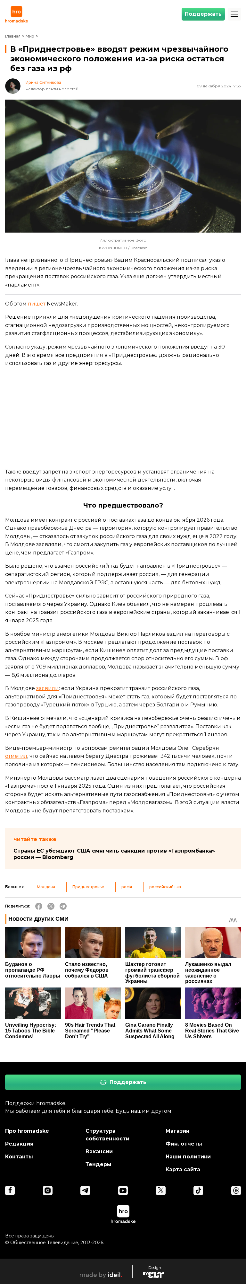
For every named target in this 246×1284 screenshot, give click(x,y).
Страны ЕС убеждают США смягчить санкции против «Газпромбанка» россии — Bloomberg (114, 854)
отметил (16, 756)
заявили (47, 688)
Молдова (46, 886)
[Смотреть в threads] (236, 1190)
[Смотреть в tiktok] (198, 1190)
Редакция (19, 1144)
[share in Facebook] (38, 906)
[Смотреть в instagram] (48, 1190)
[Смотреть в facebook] (10, 1190)
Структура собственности (107, 1135)
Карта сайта (183, 1169)
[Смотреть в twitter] (161, 1190)
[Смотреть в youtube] (123, 1190)
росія (126, 886)
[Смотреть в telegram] (85, 1190)
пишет (36, 304)
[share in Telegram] (63, 906)
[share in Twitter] (50, 906)
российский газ (165, 886)
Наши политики (188, 1157)
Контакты (19, 1157)
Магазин (178, 1131)
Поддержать (203, 14)
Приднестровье (88, 886)
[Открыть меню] (234, 14)
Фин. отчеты (184, 1144)
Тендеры (98, 1164)
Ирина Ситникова (43, 82)
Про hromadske (27, 1131)
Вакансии (99, 1151)
